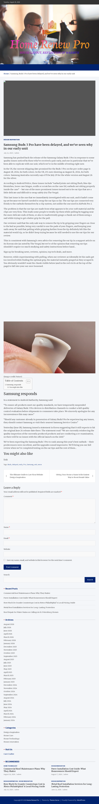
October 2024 (9, 691)
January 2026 (9, 643)
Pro (24, 464)
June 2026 (8, 631)
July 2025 (7, 663)
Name (7, 527)
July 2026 (7, 627)
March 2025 (9, 675)
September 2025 (10, 656)
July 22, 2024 (8, 153)
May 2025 (8, 669)
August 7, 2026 (56, 774)
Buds (9, 464)
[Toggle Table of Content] (27, 381)
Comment (9, 496)
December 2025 (10, 647)
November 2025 (10, 650)
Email (7, 538)
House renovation (11, 742)
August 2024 (9, 698)
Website (7, 549)
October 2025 (9, 653)
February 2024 (10, 717)
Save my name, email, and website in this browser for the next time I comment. (39, 560)
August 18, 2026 (9, 774)
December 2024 (10, 685)
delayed (15, 464)
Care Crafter (9, 754)
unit (35, 464)
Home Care (8, 735)
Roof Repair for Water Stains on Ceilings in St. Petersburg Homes (31, 612)
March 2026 (9, 637)
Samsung (30, 464)
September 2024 (10, 695)
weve (40, 464)
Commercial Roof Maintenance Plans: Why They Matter (27, 593)
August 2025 (9, 659)
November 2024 (10, 688)
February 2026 (10, 640)
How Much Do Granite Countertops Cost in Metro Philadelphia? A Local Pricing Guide (39, 603)
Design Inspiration (12, 140)
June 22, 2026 (56, 789)
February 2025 (10, 679)
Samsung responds (13, 385)
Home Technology (11, 739)
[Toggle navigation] (7, 67)
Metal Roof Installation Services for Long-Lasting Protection (29, 607)
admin (17, 153)
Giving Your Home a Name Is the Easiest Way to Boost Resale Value (72, 476)
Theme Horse (54, 800)
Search (7, 575)
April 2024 (8, 711)
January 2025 (9, 682)
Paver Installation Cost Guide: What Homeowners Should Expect (30, 598)
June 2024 (8, 704)
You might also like (16, 387)
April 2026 (8, 634)
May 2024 (8, 707)
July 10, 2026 (8, 789)
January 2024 (9, 720)
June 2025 (8, 666)
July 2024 (7, 701)
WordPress (81, 800)
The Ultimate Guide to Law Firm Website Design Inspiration (26, 476)
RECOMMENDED (12, 761)
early (21, 464)
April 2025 (8, 672)
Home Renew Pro (33, 800)
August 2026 (9, 624)
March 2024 (9, 714)
